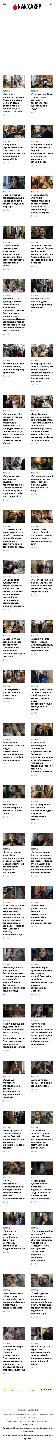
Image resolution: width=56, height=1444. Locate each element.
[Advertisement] (28, 42)
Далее (46, 1390)
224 (31, 1390)
